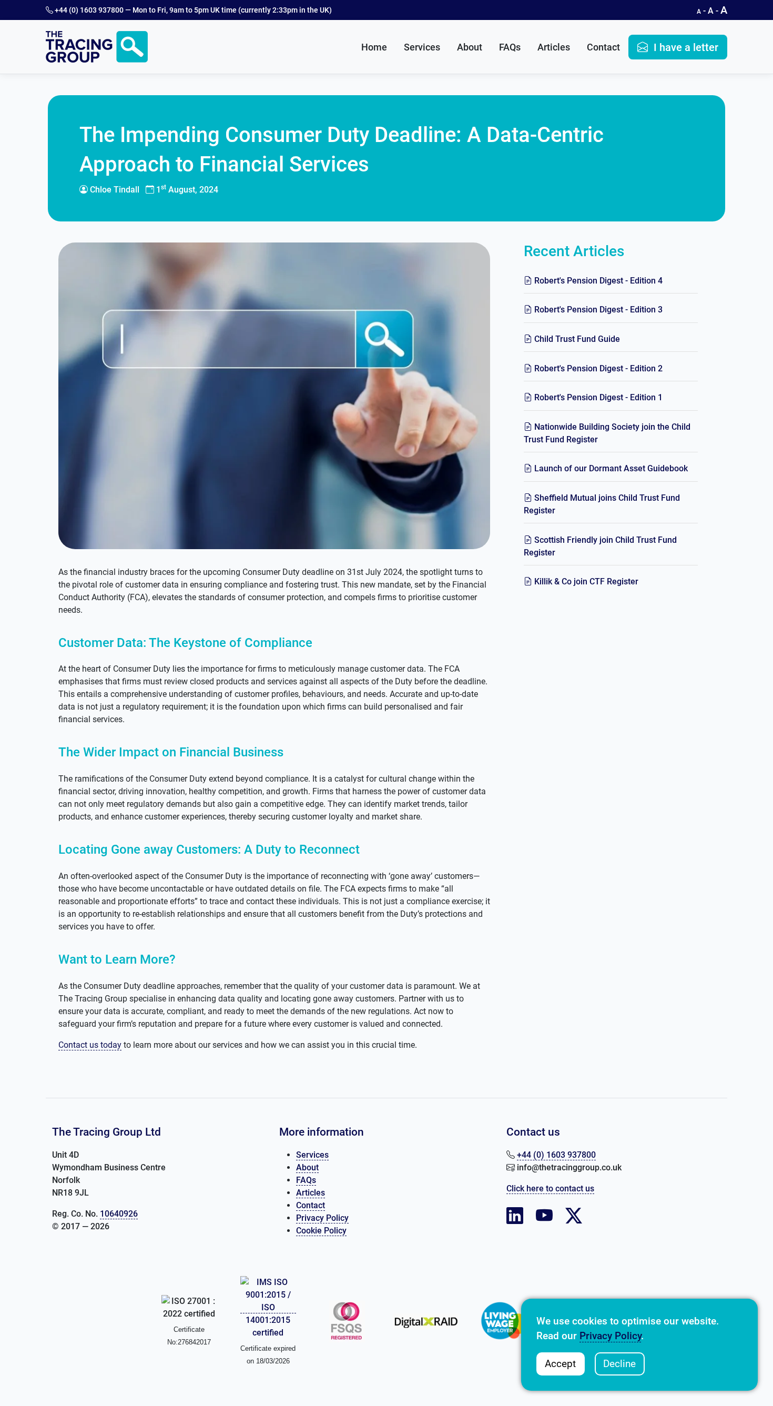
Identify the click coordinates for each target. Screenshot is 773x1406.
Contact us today (89, 1045)
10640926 (119, 1214)
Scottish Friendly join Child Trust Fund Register (600, 546)
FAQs (510, 47)
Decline (619, 1364)
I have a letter (684, 47)
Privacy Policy (322, 1218)
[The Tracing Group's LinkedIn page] (514, 1216)
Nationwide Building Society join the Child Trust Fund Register (607, 433)
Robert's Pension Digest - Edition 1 (597, 397)
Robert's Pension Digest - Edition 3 (597, 310)
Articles (553, 47)
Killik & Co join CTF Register (585, 581)
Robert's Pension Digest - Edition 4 (597, 281)
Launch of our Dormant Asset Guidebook (610, 468)
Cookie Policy (321, 1231)
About (469, 47)
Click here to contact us (550, 1188)
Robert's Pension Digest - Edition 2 (597, 368)
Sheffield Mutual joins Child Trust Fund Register (602, 504)
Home (374, 47)
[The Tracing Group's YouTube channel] (544, 1216)
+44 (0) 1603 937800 (88, 10)
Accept (560, 1364)
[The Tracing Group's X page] (573, 1216)
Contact (603, 47)
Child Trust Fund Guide (576, 339)
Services (422, 47)
